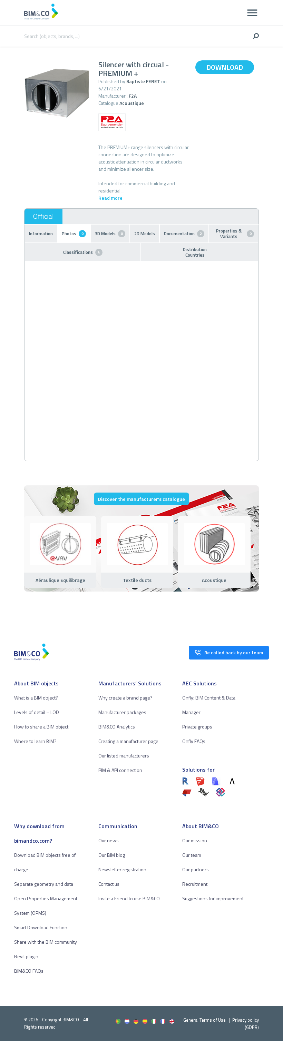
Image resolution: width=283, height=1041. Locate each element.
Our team (191, 855)
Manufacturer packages (122, 712)
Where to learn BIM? (35, 741)
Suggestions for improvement (213, 898)
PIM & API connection (120, 770)
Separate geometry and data (43, 884)
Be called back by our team (233, 652)
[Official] (43, 216)
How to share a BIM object (41, 726)
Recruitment (194, 884)
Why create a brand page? (125, 697)
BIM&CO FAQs (28, 970)
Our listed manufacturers (123, 755)
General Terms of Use (204, 1020)
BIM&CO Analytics (116, 726)
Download (224, 67)
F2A (133, 95)
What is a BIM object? (36, 697)
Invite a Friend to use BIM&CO (129, 898)
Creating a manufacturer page (128, 741)
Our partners (195, 869)
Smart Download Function (40, 927)
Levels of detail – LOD (36, 712)
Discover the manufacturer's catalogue (141, 499)
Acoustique (131, 103)
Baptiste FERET (143, 81)
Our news (108, 840)
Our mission (194, 840)
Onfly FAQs (193, 741)
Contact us (108, 884)
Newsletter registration (122, 869)
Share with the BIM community (45, 941)
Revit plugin (26, 956)
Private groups (197, 726)
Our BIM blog (111, 855)
